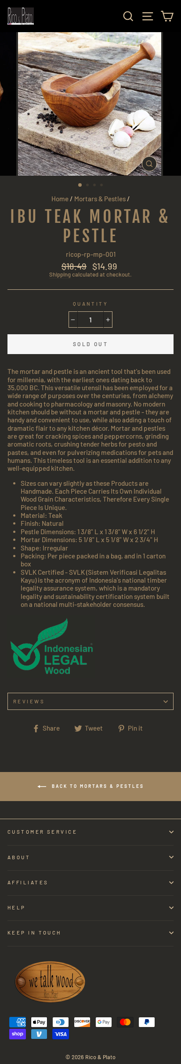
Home (60, 199)
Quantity (91, 304)
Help (16, 907)
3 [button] (95, 186)
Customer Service (42, 832)
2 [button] (88, 186)
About (18, 857)
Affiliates (27, 882)
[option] (90, 104)
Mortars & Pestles (100, 199)
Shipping (60, 274)
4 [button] (102, 186)
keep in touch (34, 932)
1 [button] (80, 185)
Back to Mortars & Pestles (97, 785)
